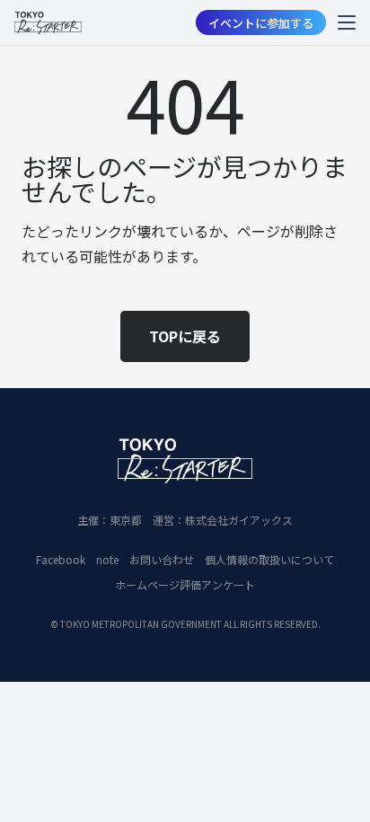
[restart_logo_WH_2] (185, 460)
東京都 (126, 519)
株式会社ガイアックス (239, 519)
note (107, 559)
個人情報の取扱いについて (269, 559)
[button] (346, 22)
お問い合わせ (161, 559)
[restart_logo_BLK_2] (48, 23)
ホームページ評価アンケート (185, 584)
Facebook (60, 559)
